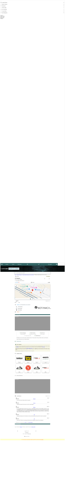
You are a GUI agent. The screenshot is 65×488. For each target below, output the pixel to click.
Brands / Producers (4, 4)
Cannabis (6, 264)
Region (17, 280)
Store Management (4, 12)
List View (17, 276)
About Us (1, 15)
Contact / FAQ (2, 16)
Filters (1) (48, 276)
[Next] (36, 431)
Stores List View (27, 436)
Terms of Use (2, 17)
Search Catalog (4, 7)
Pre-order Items (18, 314)
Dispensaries (19, 264)
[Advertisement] (32, 323)
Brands (13, 264)
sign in (25, 422)
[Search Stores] (27, 264)
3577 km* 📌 (17, 282)
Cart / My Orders (4, 9)
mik (34, 418)
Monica (34, 407)
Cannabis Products (4, 2)
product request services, (29, 348)
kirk (34, 414)
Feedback (1, 18)
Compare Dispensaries (19, 375)
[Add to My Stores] (16, 285)
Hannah (34, 398)
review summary (31, 422)
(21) (17, 302)
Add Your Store (19, 341)
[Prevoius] (17, 431)
